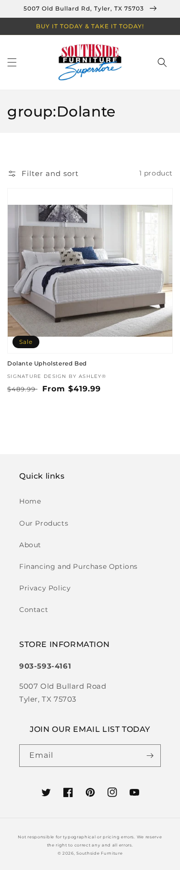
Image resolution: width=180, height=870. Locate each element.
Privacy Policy (45, 588)
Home (30, 501)
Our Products (43, 523)
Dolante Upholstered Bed (47, 363)
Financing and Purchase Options (78, 566)
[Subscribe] (149, 755)
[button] (12, 62)
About (30, 545)
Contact (33, 609)
